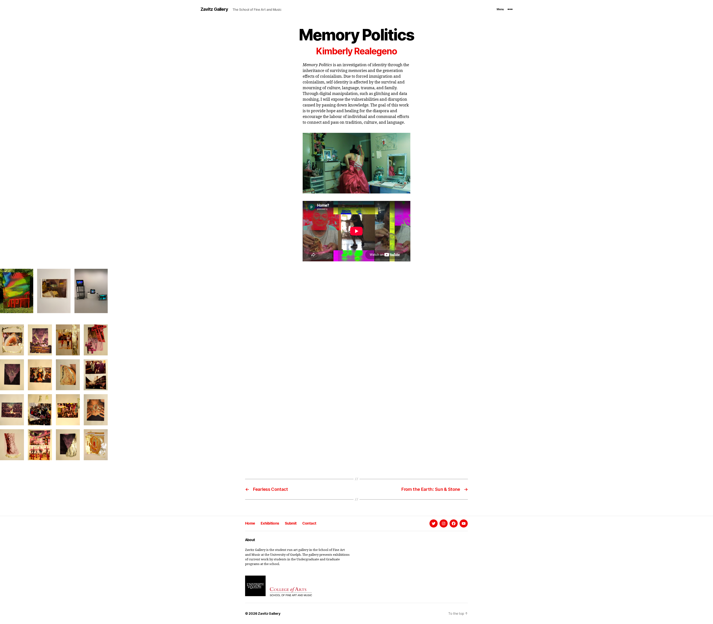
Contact (309, 523)
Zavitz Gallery (214, 9)
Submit (291, 523)
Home (250, 523)
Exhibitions (270, 523)
